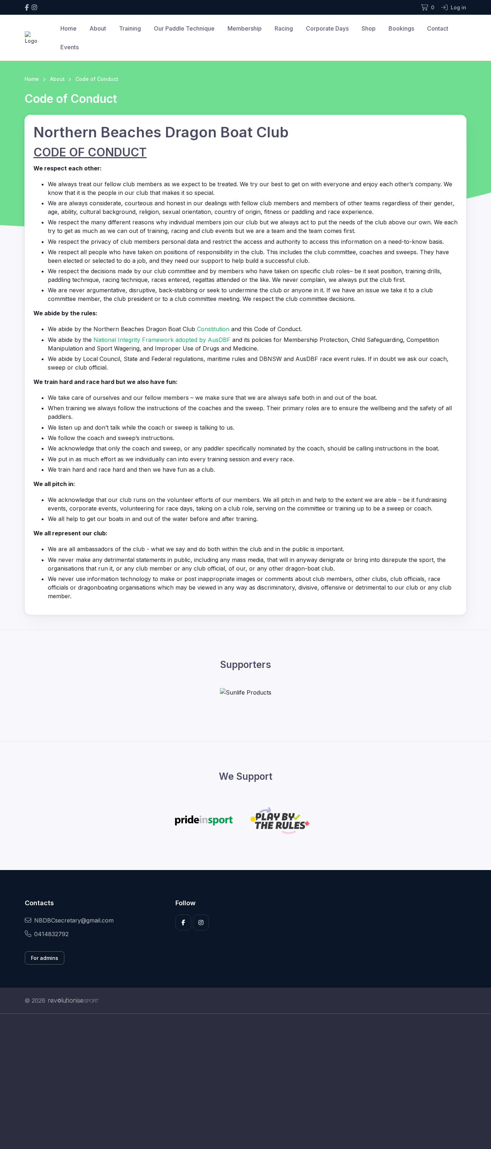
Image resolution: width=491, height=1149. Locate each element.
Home (68, 28)
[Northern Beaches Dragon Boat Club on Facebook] (27, 7)
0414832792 (51, 934)
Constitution (213, 329)
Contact (437, 28)
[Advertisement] (240, 1081)
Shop (369, 28)
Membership (245, 28)
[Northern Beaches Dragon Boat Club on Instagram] (34, 7)
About (98, 28)
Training (130, 28)
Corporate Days (327, 28)
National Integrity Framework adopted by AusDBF (161, 339)
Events (69, 47)
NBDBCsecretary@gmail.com (74, 920)
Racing (284, 28)
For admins (44, 958)
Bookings (401, 28)
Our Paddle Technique (184, 28)
